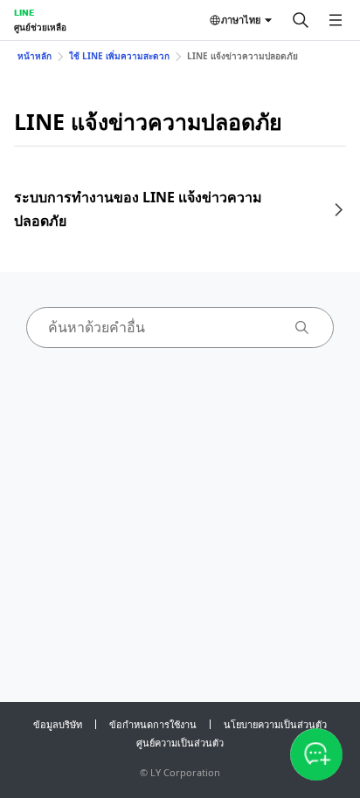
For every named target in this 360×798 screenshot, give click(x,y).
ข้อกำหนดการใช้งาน (153, 724)
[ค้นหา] (300, 20)
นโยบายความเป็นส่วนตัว (275, 724)
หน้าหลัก (34, 56)
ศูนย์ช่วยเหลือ (40, 27)
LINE (24, 12)
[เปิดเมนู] (335, 20)
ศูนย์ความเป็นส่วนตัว (180, 742)
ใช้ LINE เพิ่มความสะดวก (119, 56)
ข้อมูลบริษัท (57, 724)
